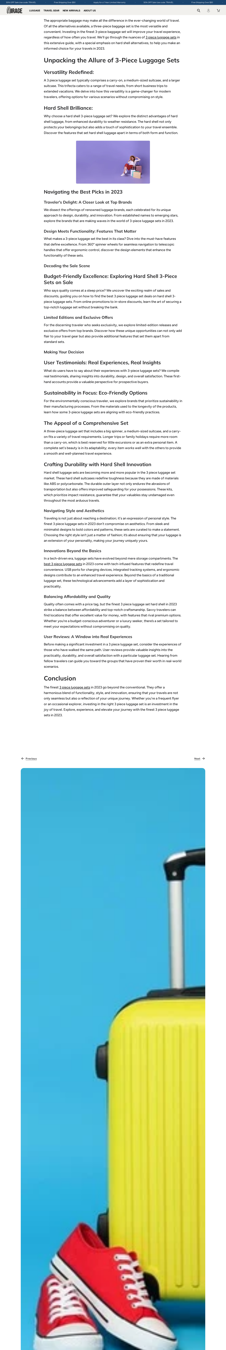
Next (197, 758)
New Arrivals (71, 10)
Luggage (34, 10)
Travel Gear (51, 10)
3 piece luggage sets (161, 37)
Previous (31, 758)
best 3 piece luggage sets (63, 564)
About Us (90, 10)
